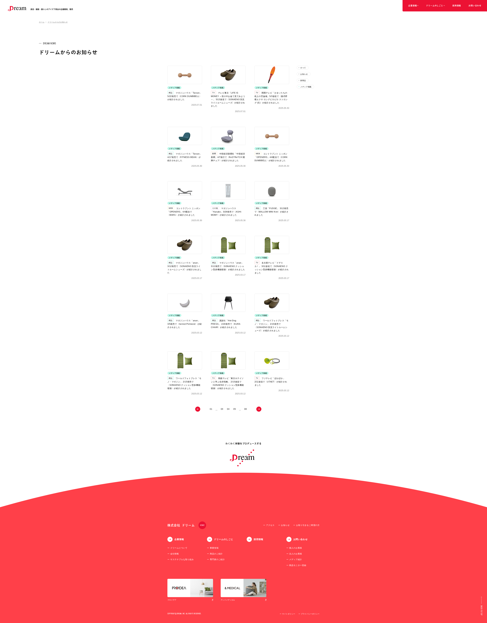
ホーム (41, 22)
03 (222, 409)
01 (211, 409)
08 (245, 409)
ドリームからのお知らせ (58, 22)
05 (234, 409)
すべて (303, 68)
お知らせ (304, 74)
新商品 (303, 80)
